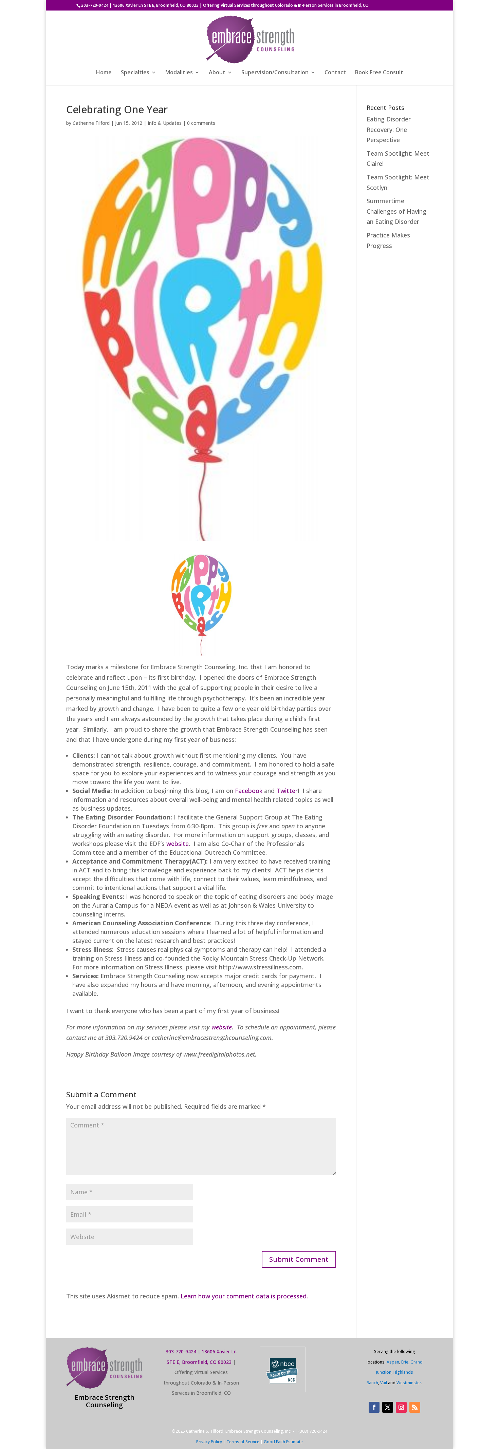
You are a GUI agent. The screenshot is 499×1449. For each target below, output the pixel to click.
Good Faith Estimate (283, 1442)
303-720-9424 (94, 5)
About (217, 73)
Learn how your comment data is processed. (244, 1296)
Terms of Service (242, 1442)
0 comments (201, 123)
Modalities (179, 73)
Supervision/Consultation (275, 73)
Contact (335, 73)
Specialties (135, 73)
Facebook (248, 791)
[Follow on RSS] (414, 1407)
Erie (404, 1362)
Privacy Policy (209, 1442)
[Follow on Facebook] (374, 1407)
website (177, 843)
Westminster (408, 1383)
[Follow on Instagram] (401, 1407)
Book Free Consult (379, 73)
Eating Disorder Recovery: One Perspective (389, 129)
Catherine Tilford (91, 123)
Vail (383, 1383)
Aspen (393, 1362)
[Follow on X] (387, 1407)
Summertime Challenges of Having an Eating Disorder (396, 211)
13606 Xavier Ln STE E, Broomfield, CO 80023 (156, 5)
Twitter (287, 791)
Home (104, 73)
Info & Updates (165, 123)
